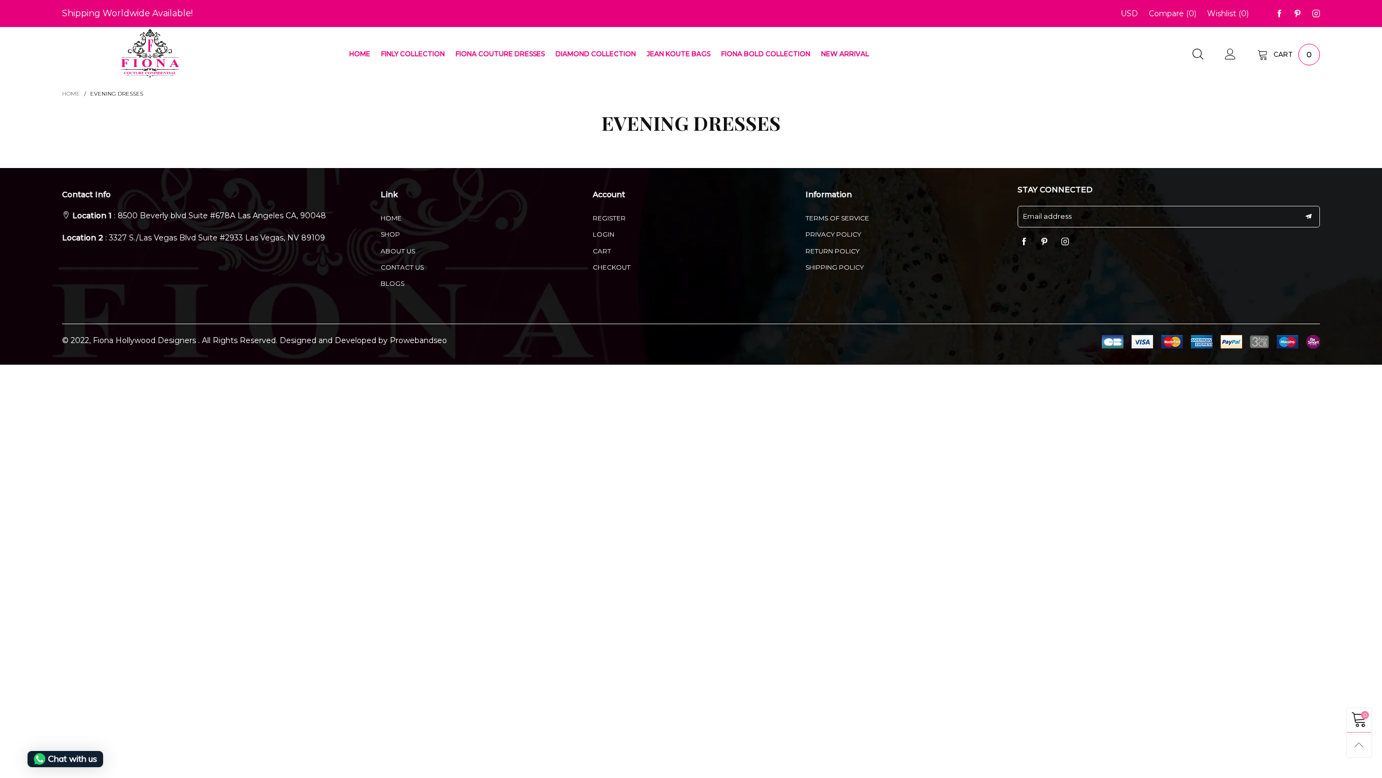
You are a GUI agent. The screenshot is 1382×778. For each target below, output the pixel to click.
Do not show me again (697, 189)
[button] (655, 119)
